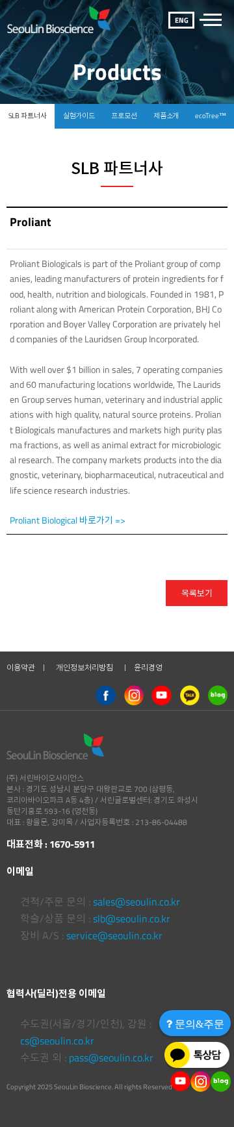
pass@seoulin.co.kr (111, 1057)
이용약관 (20, 667)
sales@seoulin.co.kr (136, 901)
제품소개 (166, 115)
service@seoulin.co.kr (114, 935)
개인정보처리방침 (84, 667)
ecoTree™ (210, 115)
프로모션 (124, 115)
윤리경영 (148, 667)
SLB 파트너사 (27, 115)
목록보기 (197, 593)
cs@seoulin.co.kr (57, 1040)
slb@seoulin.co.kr (131, 918)
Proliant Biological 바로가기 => (67, 520)
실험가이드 (79, 115)
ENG (181, 20)
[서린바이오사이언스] (58, 19)
